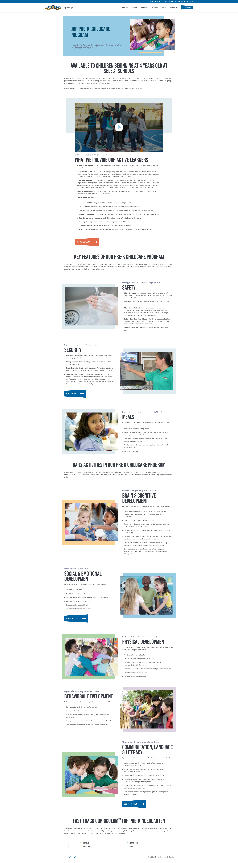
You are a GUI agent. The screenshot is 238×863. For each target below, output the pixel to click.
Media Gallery (174, 7)
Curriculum (144, 7)
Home (131, 846)
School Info (125, 7)
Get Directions (155, 1)
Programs (134, 7)
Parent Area (154, 7)
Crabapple (53, 7)
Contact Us (189, 1)
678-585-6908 (169, 1)
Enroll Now (187, 7)
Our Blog (180, 1)
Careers (164, 7)
